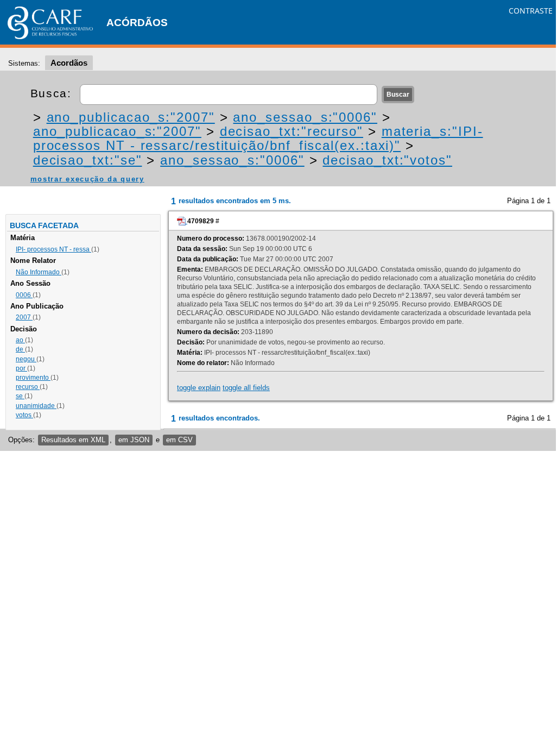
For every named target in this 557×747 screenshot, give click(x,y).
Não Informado (38, 272)
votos (24, 415)
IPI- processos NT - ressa (53, 249)
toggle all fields (246, 388)
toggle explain (198, 388)
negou (26, 359)
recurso (28, 387)
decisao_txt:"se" (87, 160)
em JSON (133, 440)
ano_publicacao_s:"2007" (131, 117)
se (20, 396)
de (20, 349)
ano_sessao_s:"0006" (305, 117)
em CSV (179, 440)
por (21, 368)
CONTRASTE (531, 10)
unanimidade (36, 406)
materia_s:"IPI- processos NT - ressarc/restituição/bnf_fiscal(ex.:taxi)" (258, 138)
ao (20, 340)
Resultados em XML (73, 440)
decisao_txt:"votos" (387, 160)
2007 (24, 317)
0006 (24, 295)
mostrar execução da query (87, 179)
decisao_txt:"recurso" (291, 131)
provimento (33, 377)
